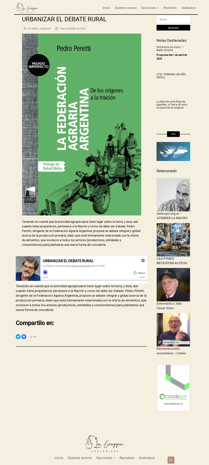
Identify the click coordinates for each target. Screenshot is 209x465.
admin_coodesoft (41, 28)
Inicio (106, 8)
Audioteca (188, 8)
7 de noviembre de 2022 (73, 28)
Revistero (170, 8)
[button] (173, 134)
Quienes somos (126, 8)
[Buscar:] (173, 20)
